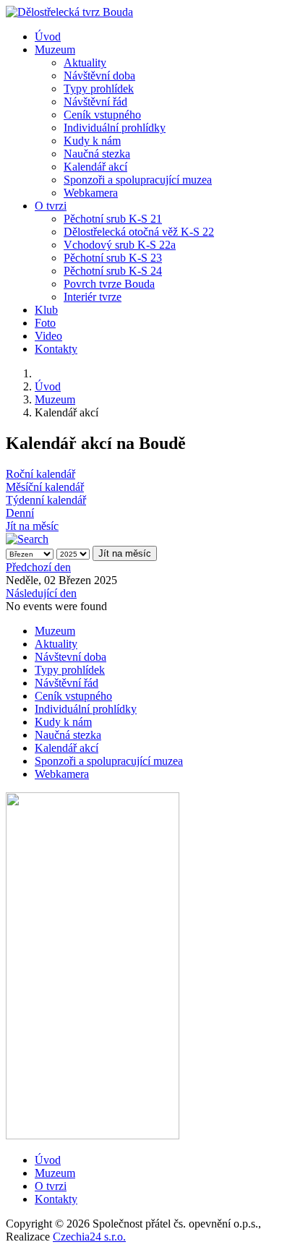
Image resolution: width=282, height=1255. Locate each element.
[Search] (27, 539)
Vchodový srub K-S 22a (120, 245)
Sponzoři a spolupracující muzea (138, 180)
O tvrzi (51, 206)
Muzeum (55, 49)
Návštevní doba (70, 657)
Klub (46, 310)
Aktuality (85, 62)
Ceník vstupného (102, 114)
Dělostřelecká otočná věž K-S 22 (139, 232)
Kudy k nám (92, 140)
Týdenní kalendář (46, 500)
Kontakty (56, 349)
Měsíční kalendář (45, 487)
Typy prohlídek (99, 88)
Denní (20, 513)
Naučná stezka (97, 153)
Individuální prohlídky (115, 127)
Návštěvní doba (99, 75)
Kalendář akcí (95, 166)
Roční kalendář (40, 474)
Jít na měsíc (32, 526)
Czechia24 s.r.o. (89, 1236)
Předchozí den (38, 567)
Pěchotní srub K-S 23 (113, 258)
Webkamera (91, 193)
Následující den (41, 593)
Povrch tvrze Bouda (109, 284)
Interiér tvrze (92, 297)
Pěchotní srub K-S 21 (113, 219)
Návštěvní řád (95, 101)
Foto (45, 323)
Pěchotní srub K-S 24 (113, 271)
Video (48, 336)
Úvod (48, 36)
